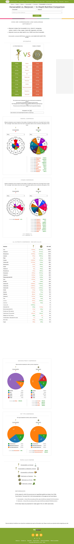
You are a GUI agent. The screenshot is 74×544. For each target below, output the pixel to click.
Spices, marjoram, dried (28, 36)
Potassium (5, 272)
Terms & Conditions (45, 540)
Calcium (5, 255)
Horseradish (28, 4)
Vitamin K (5, 251)
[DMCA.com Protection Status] (37, 530)
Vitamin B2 (5, 287)
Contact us (23, 540)
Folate (4, 266)
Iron (4, 249)
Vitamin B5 (5, 304)
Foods (17, 4)
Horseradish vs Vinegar (27, 465)
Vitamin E (5, 296)
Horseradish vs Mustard (27, 472)
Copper (5, 260)
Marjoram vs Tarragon (27, 476)
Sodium (5, 292)
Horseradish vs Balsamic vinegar (27, 468)
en (34, 538)
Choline (5, 300)
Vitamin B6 (5, 262)
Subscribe (61, 1)
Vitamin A (5, 268)
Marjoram (49, 4)
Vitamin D (28, 233)
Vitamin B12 (28, 235)
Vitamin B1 (5, 283)
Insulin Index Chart (50, 1)
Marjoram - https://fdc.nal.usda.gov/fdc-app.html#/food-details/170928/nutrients (37, 501)
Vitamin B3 (5, 285)
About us (18, 540)
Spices (22, 4)
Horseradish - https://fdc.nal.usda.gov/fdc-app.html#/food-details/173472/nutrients (38, 499)
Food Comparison (30, 1)
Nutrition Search (13, 1)
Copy (30, 110)
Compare (35, 4)
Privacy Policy (36, 540)
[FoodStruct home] (8, 2)
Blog (57, 1)
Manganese (6, 253)
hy (39, 538)
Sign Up (66, 1)
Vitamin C (5, 275)
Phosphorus (6, 270)
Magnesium (6, 264)
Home (12, 4)
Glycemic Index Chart (40, 1)
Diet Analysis (22, 1)
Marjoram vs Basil (27, 483)
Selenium (5, 302)
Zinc (4, 279)
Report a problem (54, 540)
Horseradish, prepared (14, 36)
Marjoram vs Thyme (27, 480)
